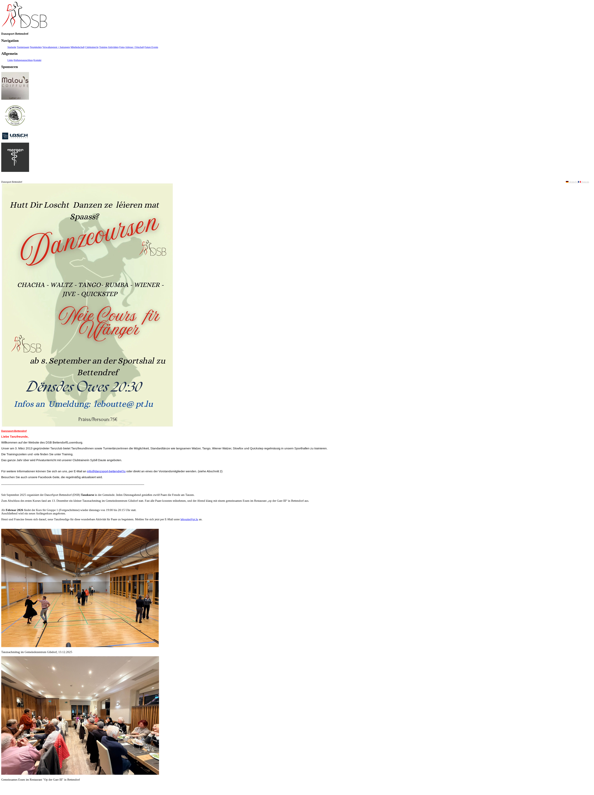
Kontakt (37, 60)
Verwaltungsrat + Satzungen (56, 47)
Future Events (151, 47)
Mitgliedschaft (77, 47)
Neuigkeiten (36, 47)
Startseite (11, 47)
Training (103, 47)
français (585, 182)
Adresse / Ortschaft (134, 47)
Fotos (122, 47)
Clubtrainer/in (92, 47)
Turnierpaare (23, 47)
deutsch (572, 182)
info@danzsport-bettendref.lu (106, 471)
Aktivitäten (113, 47)
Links (10, 60)
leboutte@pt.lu (189, 519)
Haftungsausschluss (23, 60)
